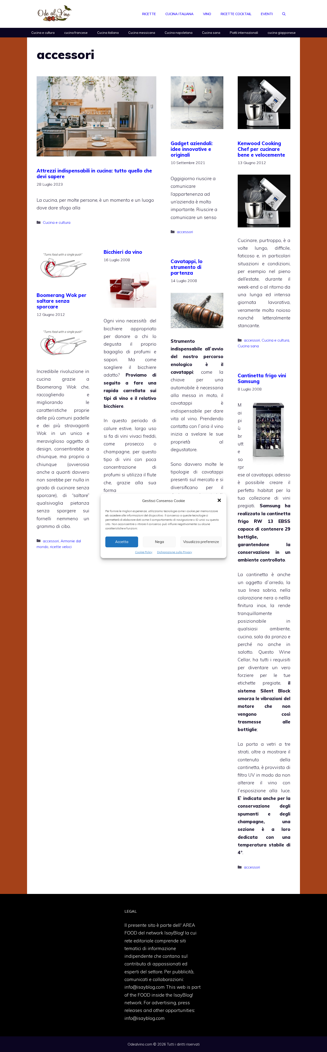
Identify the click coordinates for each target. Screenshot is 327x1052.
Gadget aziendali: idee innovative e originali (192, 149)
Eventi (267, 14)
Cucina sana (211, 33)
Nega (159, 541)
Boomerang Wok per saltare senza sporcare (61, 301)
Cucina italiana (179, 14)
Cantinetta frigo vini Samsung (262, 378)
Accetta (121, 541)
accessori (185, 231)
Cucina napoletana (178, 33)
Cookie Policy (143, 552)
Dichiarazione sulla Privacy (174, 552)
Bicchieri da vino (123, 252)
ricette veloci (61, 546)
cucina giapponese (282, 33)
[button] (219, 500)
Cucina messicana (141, 33)
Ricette (149, 14)
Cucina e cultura (43, 33)
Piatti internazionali (244, 33)
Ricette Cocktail (236, 14)
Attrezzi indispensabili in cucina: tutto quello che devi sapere (94, 173)
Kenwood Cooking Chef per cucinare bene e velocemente (261, 149)
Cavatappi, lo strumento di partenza (187, 267)
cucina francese (76, 33)
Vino (207, 14)
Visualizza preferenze (201, 541)
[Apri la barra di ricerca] (283, 14)
